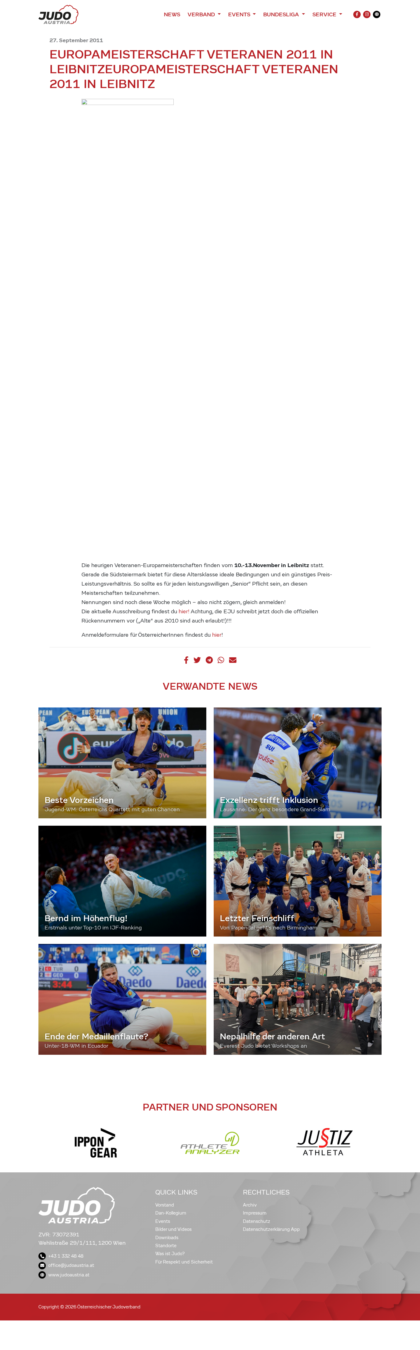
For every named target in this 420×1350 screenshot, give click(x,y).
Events (162, 1221)
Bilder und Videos (173, 1229)
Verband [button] (202, 14)
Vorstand (164, 1205)
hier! (184, 611)
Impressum (255, 1213)
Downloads (166, 1237)
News (172, 14)
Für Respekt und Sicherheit (184, 1262)
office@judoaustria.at (71, 1265)
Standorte (165, 1245)
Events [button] (240, 14)
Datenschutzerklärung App (271, 1229)
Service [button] (325, 14)
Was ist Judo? (170, 1253)
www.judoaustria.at (68, 1275)
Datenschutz (256, 1221)
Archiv (250, 1205)
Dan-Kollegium (170, 1213)
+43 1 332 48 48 (65, 1256)
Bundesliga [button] (281, 14)
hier (216, 635)
